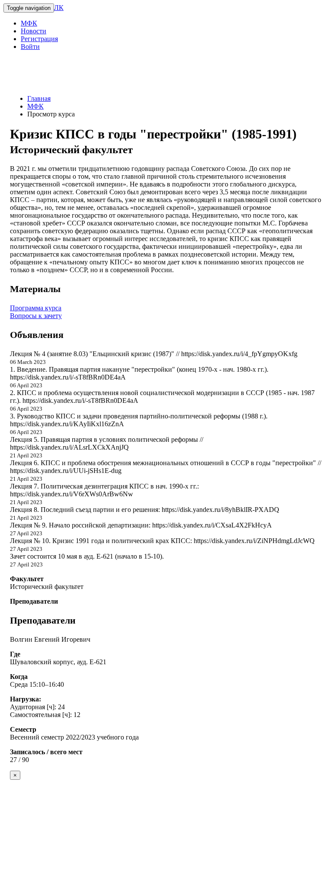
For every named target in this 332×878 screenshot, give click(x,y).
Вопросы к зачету (36, 315)
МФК (29, 23)
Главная (39, 98)
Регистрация (39, 38)
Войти (30, 46)
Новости (33, 31)
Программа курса (35, 308)
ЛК (59, 7)
